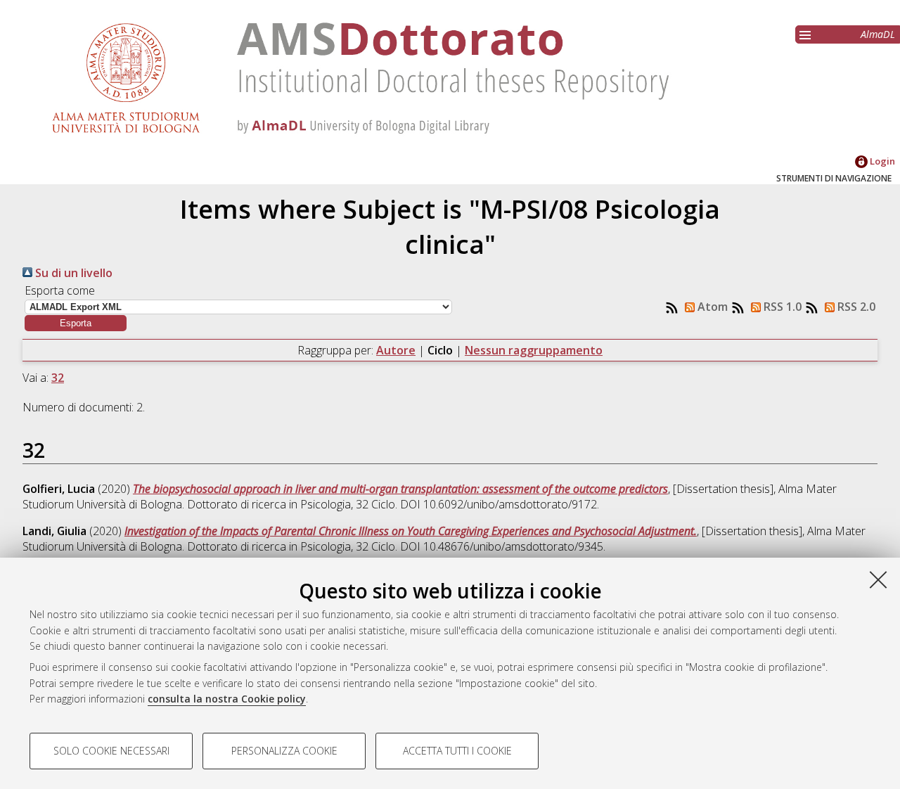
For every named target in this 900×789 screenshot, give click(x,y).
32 (57, 377)
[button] (76, 323)
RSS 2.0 (855, 306)
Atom (711, 306)
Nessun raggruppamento (534, 350)
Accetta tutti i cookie (457, 750)
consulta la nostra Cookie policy (227, 698)
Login (881, 161)
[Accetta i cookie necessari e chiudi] (878, 579)
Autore (396, 350)
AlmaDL (878, 34)
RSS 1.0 (781, 306)
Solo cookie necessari (111, 750)
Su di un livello (72, 273)
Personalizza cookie (284, 750)
